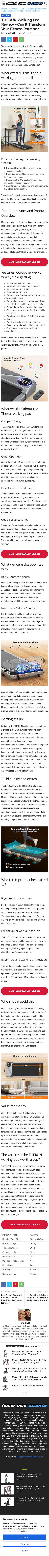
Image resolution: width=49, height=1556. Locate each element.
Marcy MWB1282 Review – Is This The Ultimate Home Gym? (29, 1361)
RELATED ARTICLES (15, 1346)
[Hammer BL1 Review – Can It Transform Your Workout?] (6, 1353)
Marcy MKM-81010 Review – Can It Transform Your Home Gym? (29, 1378)
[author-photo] (24, 1315)
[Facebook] (3, 39)
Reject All (24, 1551)
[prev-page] (23, 1393)
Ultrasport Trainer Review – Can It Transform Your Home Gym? (29, 1369)
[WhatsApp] (21, 39)
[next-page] (26, 1393)
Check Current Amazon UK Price (24, 262)
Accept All (24, 1537)
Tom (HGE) (9, 33)
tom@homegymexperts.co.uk (30, 1457)
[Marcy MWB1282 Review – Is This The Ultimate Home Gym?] (6, 1361)
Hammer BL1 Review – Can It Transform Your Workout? (26, 1352)
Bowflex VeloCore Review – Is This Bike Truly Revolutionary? (37, 1298)
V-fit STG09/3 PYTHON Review (27, 1385)
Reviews (13, 8)
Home (4, 8)
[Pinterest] (15, 39)
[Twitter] (9, 39)
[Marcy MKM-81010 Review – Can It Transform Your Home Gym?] (6, 1378)
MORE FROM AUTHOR (33, 1346)
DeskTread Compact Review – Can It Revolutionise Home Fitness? (11, 1299)
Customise (24, 1544)
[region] (24, 1535)
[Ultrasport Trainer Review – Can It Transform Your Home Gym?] (6, 1370)
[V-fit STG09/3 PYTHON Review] (6, 1387)
